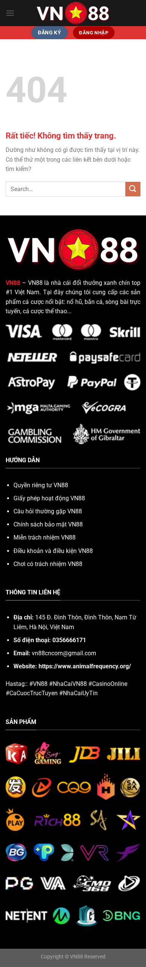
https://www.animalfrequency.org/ (85, 666)
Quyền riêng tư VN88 (40, 485)
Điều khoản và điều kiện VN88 (53, 550)
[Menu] (10, 13)
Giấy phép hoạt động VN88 (49, 498)
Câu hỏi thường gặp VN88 (47, 511)
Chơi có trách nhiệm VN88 (47, 564)
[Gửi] (132, 189)
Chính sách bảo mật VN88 (48, 524)
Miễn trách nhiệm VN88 (44, 537)
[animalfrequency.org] (73, 12)
